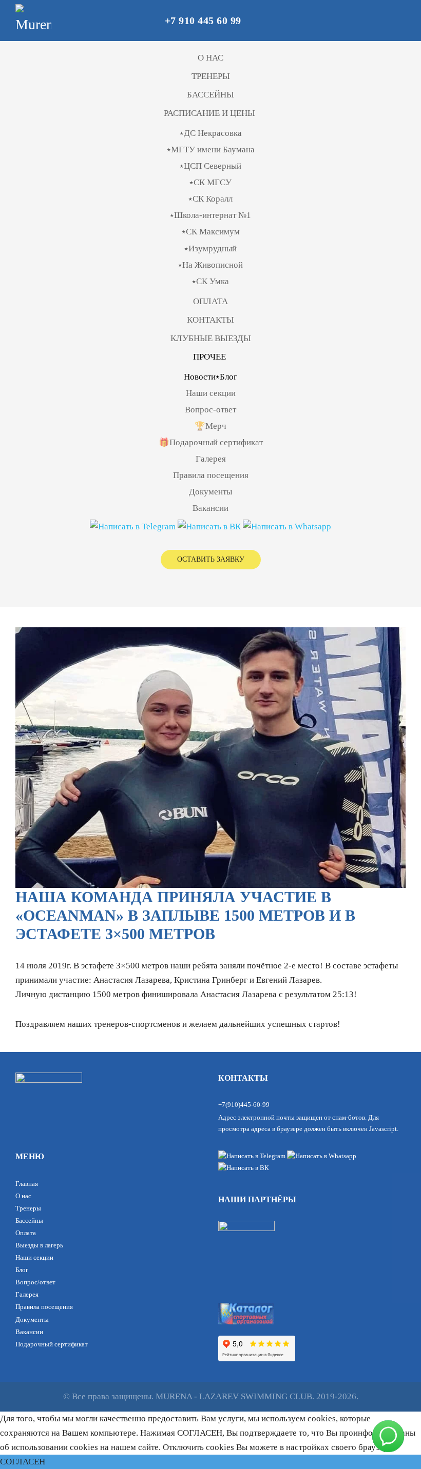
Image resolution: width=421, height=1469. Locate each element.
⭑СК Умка (210, 281)
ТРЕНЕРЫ (211, 76)
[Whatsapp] (287, 526)
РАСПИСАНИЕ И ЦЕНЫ (209, 113)
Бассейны (29, 1220)
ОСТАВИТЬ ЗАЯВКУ (210, 559)
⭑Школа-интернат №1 (210, 215)
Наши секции (211, 393)
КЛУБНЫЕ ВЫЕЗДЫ (210, 338)
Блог (21, 1270)
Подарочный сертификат (51, 1344)
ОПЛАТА (210, 301)
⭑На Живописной (210, 265)
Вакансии (210, 508)
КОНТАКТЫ (210, 320)
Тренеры (28, 1208)
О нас (23, 1196)
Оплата (25, 1233)
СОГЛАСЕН (22, 1461)
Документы (210, 492)
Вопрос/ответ (35, 1282)
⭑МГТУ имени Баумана (211, 149)
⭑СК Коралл (210, 199)
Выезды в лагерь (39, 1245)
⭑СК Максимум (211, 231)
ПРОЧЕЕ (209, 357)
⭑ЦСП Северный (210, 166)
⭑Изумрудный (210, 248)
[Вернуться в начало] (33, 20)
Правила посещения (210, 475)
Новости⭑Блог (210, 377)
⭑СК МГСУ (210, 182)
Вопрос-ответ (210, 409)
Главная (26, 1183)
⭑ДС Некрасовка (211, 133)
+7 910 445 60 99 (203, 20)
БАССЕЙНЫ (210, 95)
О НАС (210, 58)
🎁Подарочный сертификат (211, 442)
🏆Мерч (210, 426)
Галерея (211, 459)
